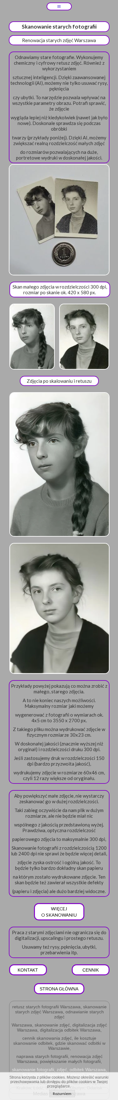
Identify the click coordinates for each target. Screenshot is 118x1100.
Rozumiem (62, 1093)
